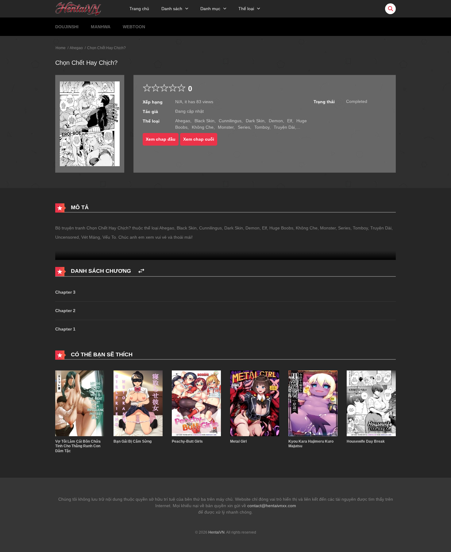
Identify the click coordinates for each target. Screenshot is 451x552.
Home (61, 48)
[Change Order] (141, 271)
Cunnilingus (230, 120)
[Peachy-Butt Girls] (196, 403)
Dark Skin (255, 120)
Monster (225, 127)
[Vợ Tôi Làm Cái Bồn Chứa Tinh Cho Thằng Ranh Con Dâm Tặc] (79, 403)
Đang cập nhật (189, 111)
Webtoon (134, 26)
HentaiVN (216, 532)
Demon (276, 120)
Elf (289, 120)
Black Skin (204, 120)
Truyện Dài (284, 127)
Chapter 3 (65, 292)
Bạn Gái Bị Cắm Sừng (133, 441)
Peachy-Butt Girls (187, 441)
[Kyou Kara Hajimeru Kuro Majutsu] (312, 403)
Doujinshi (67, 26)
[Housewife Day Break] (371, 403)
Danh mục (210, 8)
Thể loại (246, 8)
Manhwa (100, 26)
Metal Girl (238, 441)
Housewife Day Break (366, 441)
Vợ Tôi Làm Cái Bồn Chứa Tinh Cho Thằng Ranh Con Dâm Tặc (78, 446)
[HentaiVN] (78, 8)
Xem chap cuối (198, 139)
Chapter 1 (65, 329)
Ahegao (76, 48)
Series (244, 127)
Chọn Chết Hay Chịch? (106, 48)
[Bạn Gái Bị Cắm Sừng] (138, 403)
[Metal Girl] (254, 403)
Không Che (203, 127)
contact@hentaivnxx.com (271, 505)
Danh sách (171, 8)
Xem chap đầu (160, 139)
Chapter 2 (65, 310)
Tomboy (261, 127)
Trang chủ (139, 8)
